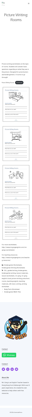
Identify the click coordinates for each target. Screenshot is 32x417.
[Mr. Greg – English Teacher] (4, 3)
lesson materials (22, 273)
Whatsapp (11, 355)
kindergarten (22, 270)
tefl (10, 284)
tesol (14, 284)
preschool (25, 278)
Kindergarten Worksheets (13, 265)
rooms (4, 281)
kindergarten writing (9, 273)
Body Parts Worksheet (12, 289)
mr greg (18, 276)
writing (18, 284)
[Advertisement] (16, 46)
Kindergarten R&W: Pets (12, 292)
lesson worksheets (8, 276)
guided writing (12, 270)
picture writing (17, 278)
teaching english (12, 281)
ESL (5, 270)
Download (19, 82)
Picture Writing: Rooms (8, 82)
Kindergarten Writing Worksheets (13, 268)
